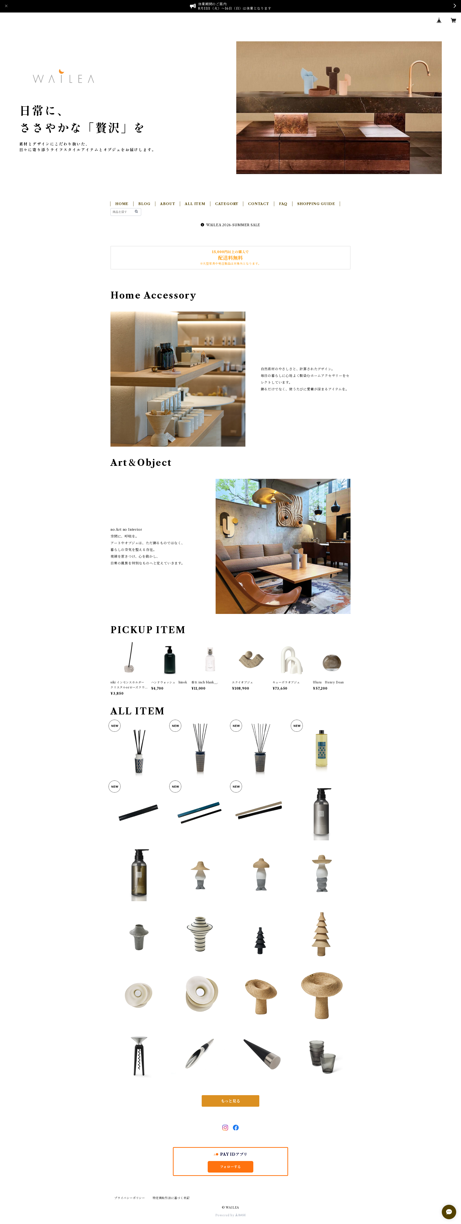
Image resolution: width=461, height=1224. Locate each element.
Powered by (225, 1215)
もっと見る (230, 1101)
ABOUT (167, 204)
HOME (121, 204)
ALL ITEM (195, 204)
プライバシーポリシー (129, 1198)
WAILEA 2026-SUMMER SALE (233, 225)
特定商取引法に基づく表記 (171, 1198)
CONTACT (258, 204)
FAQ (283, 204)
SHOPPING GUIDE (316, 204)
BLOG (144, 204)
